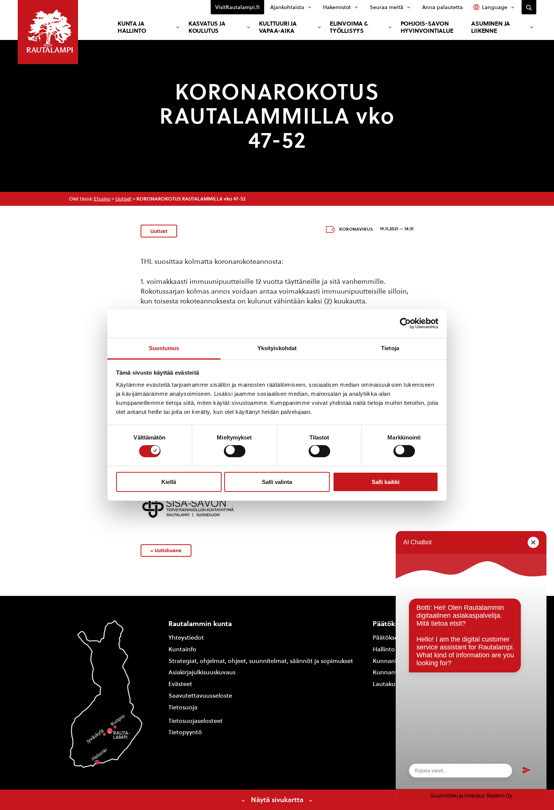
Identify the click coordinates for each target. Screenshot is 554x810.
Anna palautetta (442, 7)
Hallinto (384, 649)
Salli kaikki (385, 482)
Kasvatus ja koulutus (206, 27)
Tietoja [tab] (390, 348)
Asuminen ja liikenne (490, 27)
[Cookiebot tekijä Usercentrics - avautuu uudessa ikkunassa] (405, 323)
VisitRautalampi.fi (237, 7)
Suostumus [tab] (164, 348)
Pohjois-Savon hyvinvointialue (427, 27)
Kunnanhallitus (394, 661)
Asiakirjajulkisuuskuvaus (202, 672)
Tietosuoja (182, 707)
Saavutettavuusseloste (200, 695)
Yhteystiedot (186, 637)
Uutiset (123, 199)
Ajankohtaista (287, 7)
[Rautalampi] (48, 32)
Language (494, 7)
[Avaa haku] (529, 7)
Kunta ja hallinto (132, 27)
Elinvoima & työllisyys (349, 27)
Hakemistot (337, 7)
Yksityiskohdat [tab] (277, 348)
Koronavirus (356, 229)
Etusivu (102, 199)
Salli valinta (277, 482)
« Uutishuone (166, 550)
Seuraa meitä (386, 7)
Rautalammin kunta (200, 624)
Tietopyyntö (185, 732)
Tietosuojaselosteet (195, 720)
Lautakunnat (391, 684)
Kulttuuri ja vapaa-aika (278, 27)
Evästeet (180, 684)
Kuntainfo (182, 649)
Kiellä (168, 482)
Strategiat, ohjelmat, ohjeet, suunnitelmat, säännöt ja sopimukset (260, 661)
